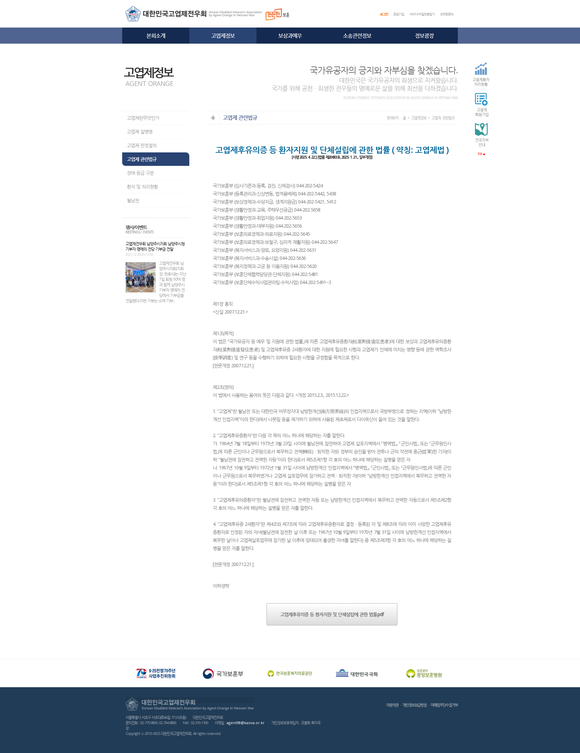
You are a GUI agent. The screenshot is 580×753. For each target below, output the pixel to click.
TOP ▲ (481, 154)
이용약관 (392, 704)
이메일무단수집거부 (444, 704)
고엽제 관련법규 (141, 159)
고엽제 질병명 (139, 131)
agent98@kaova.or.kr (245, 722)
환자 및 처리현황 (142, 186)
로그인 (384, 14)
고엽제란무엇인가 (143, 117)
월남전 (133, 200)
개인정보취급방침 (414, 704)
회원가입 (398, 14)
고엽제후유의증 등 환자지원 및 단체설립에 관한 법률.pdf (332, 614)
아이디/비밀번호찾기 (422, 14)
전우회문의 (446, 14)
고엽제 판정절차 (141, 145)
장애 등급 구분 (140, 173)
